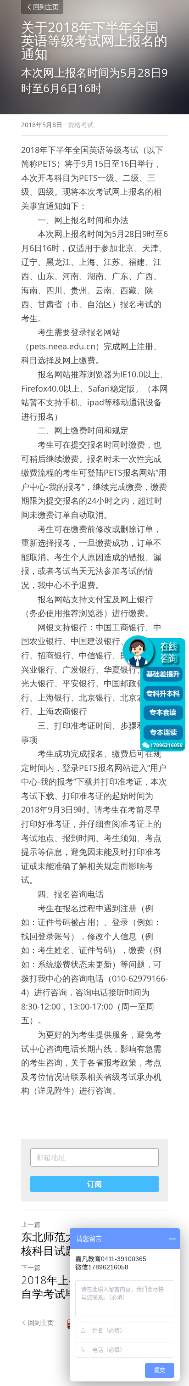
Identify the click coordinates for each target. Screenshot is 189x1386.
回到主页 (46, 7)
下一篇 (30, 1267)
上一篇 (30, 1224)
